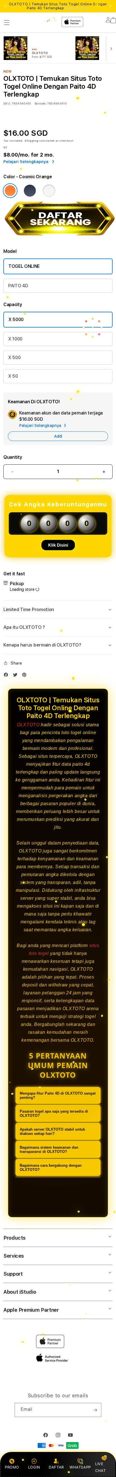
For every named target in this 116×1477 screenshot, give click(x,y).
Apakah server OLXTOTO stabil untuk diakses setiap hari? (52, 1131)
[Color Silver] (49, 190)
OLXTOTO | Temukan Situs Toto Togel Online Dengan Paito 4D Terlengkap (58, 6)
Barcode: (40, 103)
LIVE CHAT (100, 1467)
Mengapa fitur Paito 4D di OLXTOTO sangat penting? (57, 1095)
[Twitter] (17, 676)
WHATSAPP (80, 1467)
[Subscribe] (95, 1410)
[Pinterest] (26, 676)
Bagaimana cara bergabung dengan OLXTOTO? (51, 1167)
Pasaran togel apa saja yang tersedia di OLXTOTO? (54, 1113)
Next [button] (110, 6)
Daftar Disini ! (77, 8)
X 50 (13, 376)
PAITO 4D (18, 285)
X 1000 (15, 339)
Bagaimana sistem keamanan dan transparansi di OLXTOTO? (49, 1149)
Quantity (12, 457)
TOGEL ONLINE (24, 266)
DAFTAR (56, 1467)
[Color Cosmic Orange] (10, 190)
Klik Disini (58, 545)
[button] (7, 22)
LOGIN (34, 1467)
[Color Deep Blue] (30, 190)
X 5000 (16, 319)
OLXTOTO (28, 724)
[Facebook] (7, 676)
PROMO (12, 1467)
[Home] (46, 19)
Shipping (31, 140)
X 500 (14, 357)
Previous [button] (5, 6)
